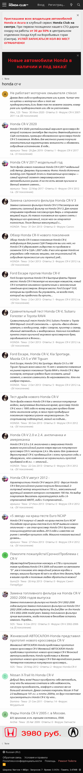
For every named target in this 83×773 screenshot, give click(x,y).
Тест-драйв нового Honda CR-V (34, 396)
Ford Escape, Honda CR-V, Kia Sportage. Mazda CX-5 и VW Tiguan (40, 356)
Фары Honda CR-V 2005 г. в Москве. (38, 713)
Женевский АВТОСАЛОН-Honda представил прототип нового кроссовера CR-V (45, 638)
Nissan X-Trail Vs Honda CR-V (32, 675)
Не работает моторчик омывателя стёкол (43, 93)
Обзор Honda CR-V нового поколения (39, 235)
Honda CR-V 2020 (23, 124)
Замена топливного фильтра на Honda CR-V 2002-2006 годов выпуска (45, 595)
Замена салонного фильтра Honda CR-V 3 (43, 200)
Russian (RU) (12, 752)
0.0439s (55, 769)
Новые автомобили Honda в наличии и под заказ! (40, 63)
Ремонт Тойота (67, 761)
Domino (14, 701)
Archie (13, 722)
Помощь (50, 761)
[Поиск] (78, 4)
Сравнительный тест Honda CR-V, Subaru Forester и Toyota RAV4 (42, 313)
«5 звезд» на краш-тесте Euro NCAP (38, 515)
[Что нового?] (71, 4)
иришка (15, 150)
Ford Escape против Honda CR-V (35, 273)
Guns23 (14, 581)
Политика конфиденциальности (22, 761)
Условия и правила (36, 757)
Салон (70, 226)
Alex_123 (15, 112)
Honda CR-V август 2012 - (29, 477)
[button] (4, 5)
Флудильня (17, 705)
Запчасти (69, 722)
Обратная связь (12, 757)
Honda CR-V (70, 666)
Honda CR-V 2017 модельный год (36, 162)
